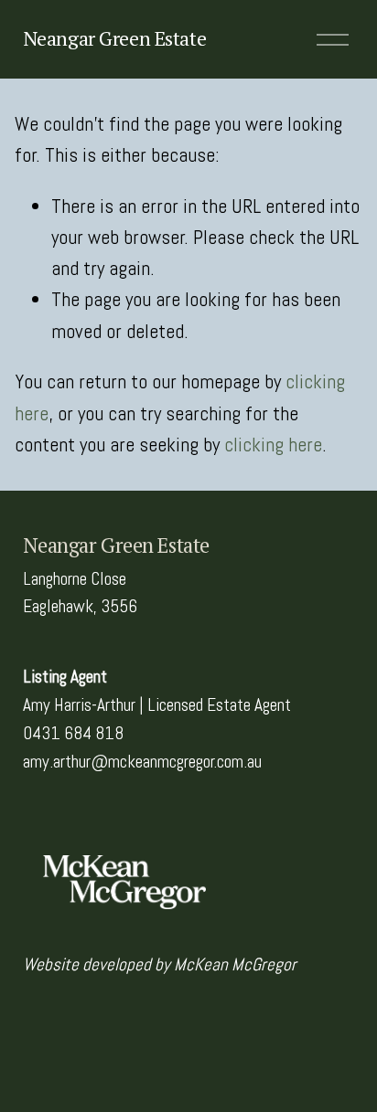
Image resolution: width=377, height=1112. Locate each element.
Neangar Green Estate (114, 38)
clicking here (273, 444)
